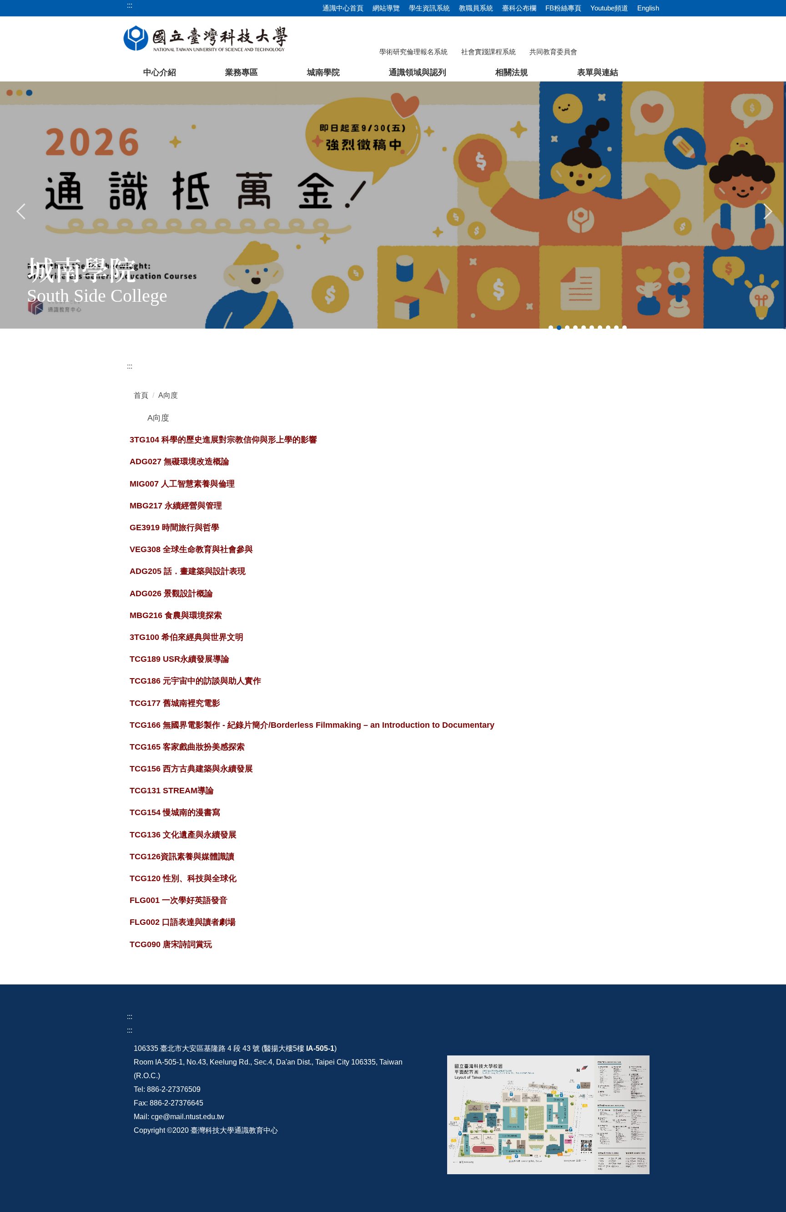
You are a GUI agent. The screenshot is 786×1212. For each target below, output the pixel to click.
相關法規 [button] (511, 72)
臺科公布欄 (519, 8)
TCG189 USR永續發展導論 (179, 659)
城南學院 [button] (323, 72)
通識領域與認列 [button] (417, 72)
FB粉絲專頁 (563, 8)
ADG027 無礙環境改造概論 (179, 461)
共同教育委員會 (553, 52)
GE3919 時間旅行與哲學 (174, 527)
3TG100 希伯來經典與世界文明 (186, 637)
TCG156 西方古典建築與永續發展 (191, 768)
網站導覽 (386, 8)
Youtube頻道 (609, 8)
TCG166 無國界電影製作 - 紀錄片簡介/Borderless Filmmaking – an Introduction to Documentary (312, 725)
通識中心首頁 (342, 8)
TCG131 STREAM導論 (172, 790)
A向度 (168, 395)
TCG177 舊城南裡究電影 (175, 703)
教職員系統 (476, 8)
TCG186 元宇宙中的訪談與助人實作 (195, 680)
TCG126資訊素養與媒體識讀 (182, 856)
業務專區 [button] (241, 72)
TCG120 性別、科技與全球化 (183, 878)
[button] (21, 210)
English (648, 8)
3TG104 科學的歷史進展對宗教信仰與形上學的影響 (223, 439)
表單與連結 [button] (597, 72)
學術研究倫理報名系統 (413, 52)
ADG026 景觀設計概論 (171, 593)
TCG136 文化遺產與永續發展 (183, 834)
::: (129, 366)
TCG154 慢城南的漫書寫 (175, 812)
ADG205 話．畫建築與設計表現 (188, 571)
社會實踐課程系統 (488, 52)
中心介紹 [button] (159, 72)
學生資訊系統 (429, 8)
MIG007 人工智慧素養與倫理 (182, 483)
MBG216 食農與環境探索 (176, 615)
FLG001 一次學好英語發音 (178, 900)
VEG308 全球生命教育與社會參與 (191, 549)
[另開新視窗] (548, 1114)
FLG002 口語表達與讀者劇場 (183, 922)
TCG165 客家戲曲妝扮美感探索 (187, 746)
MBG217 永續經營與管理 (176, 505)
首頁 (141, 395)
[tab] (551, 328)
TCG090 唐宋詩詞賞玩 (171, 944)
